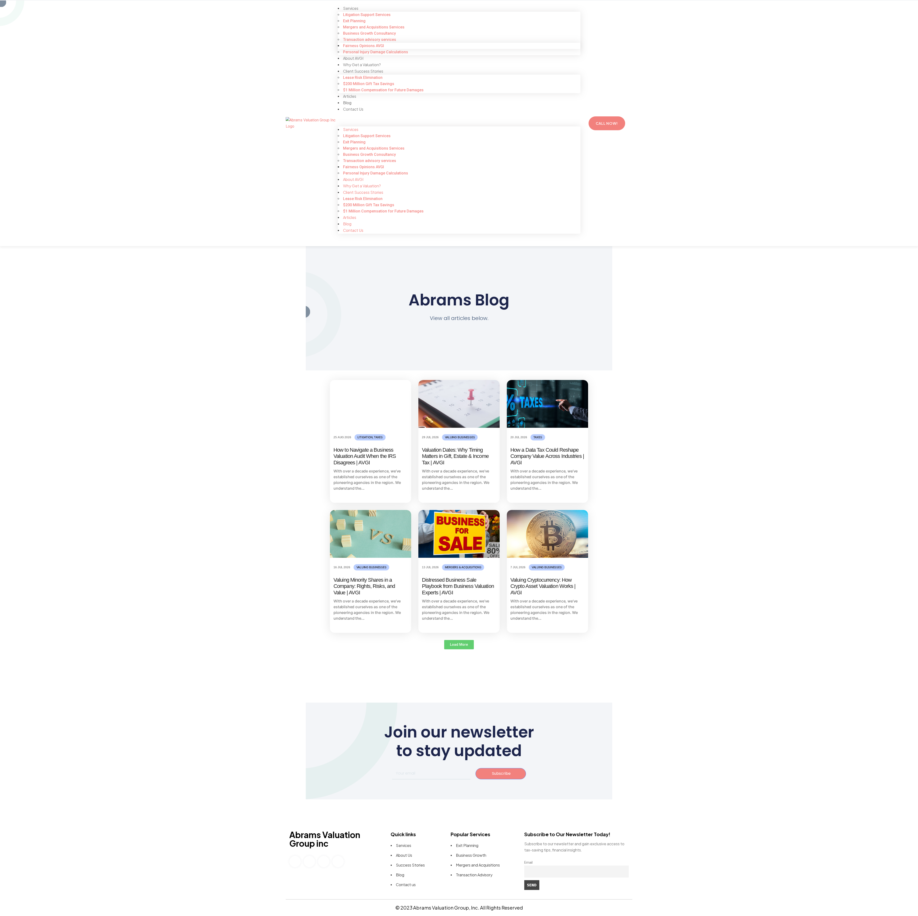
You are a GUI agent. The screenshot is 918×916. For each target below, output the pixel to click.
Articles (349, 96)
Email (528, 863)
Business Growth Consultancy (369, 33)
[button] (459, 123)
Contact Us (353, 109)
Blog (347, 102)
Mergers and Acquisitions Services (373, 27)
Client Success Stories (363, 71)
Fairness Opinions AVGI (363, 45)
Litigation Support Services (367, 14)
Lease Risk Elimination (362, 77)
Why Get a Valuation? (362, 64)
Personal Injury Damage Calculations (375, 52)
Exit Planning (354, 21)
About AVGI (353, 58)
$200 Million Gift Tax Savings (368, 83)
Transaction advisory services (369, 39)
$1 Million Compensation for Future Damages (383, 90)
